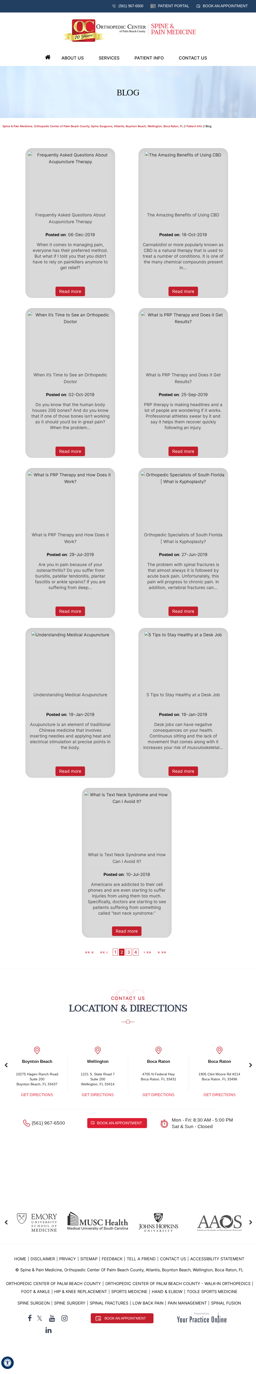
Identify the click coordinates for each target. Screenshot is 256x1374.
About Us (73, 57)
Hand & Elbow (167, 1291)
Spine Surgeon (34, 1303)
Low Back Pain (148, 1303)
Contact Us (193, 57)
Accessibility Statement (217, 1258)
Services (109, 57)
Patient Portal (173, 6)
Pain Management (187, 1303)
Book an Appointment (225, 6)
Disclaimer (43, 1258)
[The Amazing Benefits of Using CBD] (183, 154)
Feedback (112, 1258)
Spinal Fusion (226, 1303)
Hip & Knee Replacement (80, 1291)
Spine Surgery (70, 1303)
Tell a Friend (141, 1258)
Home (48, 57)
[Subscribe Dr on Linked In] (48, 1330)
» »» (162, 952)
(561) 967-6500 (130, 6)
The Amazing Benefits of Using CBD (183, 214)
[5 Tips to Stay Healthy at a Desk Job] (183, 634)
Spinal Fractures (109, 1303)
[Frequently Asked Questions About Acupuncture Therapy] (70, 157)
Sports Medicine (129, 1291)
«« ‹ (104, 952)
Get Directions (37, 1095)
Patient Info (149, 57)
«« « (90, 952)
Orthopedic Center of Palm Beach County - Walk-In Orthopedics (177, 1283)
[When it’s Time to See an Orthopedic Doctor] (70, 317)
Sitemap (89, 1258)
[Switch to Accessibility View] (7, 1363)
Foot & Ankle (35, 1291)
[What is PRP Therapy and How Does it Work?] (70, 477)
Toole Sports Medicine (212, 1291)
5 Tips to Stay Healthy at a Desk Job (183, 694)
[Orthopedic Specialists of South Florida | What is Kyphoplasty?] (183, 477)
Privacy (67, 1258)
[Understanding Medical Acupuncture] (70, 634)
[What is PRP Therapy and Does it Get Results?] (183, 317)
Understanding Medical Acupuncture (70, 694)
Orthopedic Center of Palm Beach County (53, 1283)
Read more (70, 291)
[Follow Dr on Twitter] (39, 1318)
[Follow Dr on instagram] (64, 1318)
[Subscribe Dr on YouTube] (52, 1318)
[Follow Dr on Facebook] (29, 1318)
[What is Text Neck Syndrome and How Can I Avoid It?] (126, 797)
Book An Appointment (125, 1318)
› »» (147, 952)
